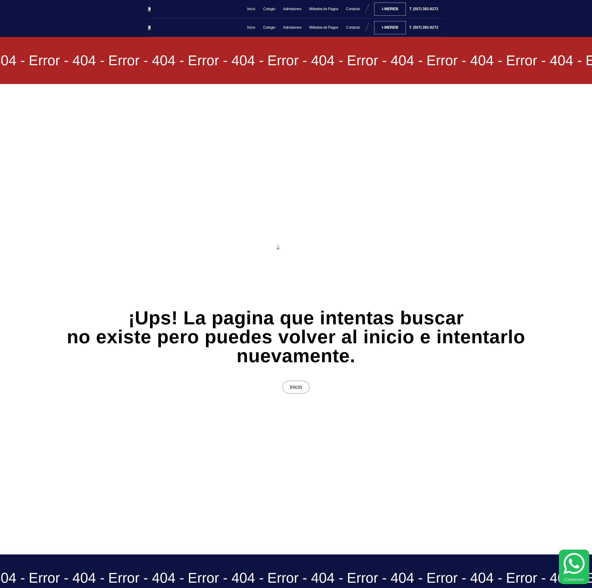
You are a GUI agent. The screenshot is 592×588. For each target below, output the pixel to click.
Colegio (269, 9)
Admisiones (292, 9)
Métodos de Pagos (323, 9)
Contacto (353, 9)
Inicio (251, 9)
